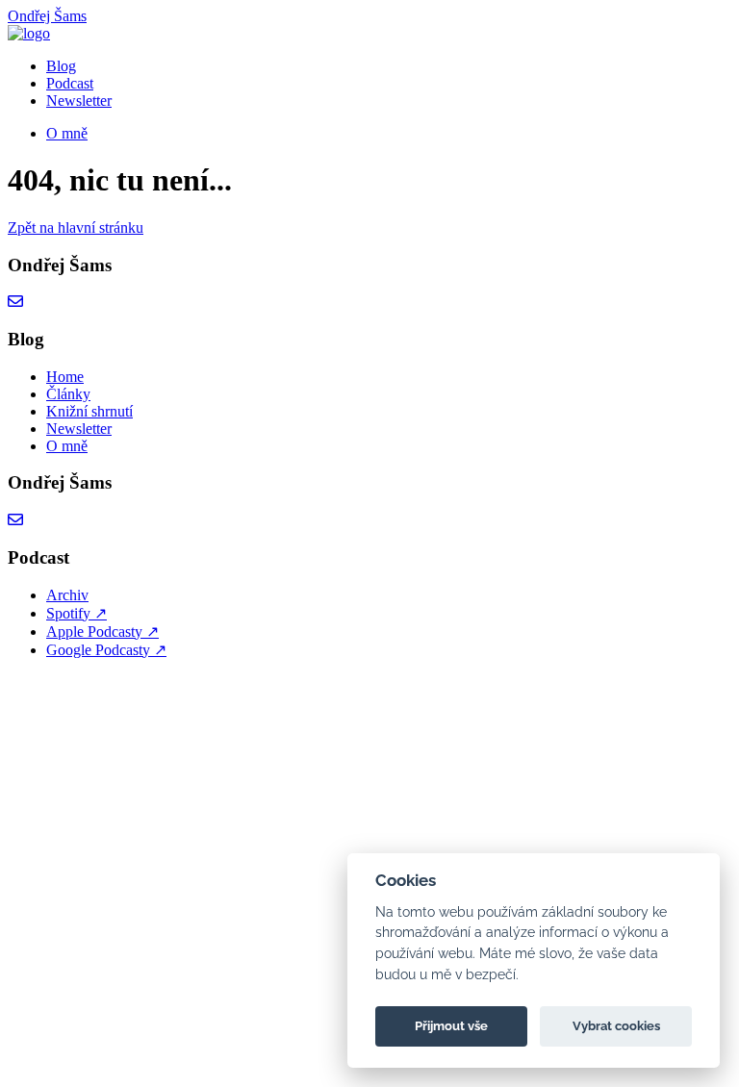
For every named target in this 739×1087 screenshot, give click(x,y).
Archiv (67, 595)
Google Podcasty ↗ (106, 650)
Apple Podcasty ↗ (102, 631)
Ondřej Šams (47, 16)
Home (65, 376)
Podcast (69, 83)
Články (68, 394)
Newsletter (79, 100)
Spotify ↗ (76, 613)
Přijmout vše (451, 1026)
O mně (67, 133)
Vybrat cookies (616, 1026)
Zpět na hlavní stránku (75, 227)
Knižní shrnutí (89, 411)
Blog (61, 66)
